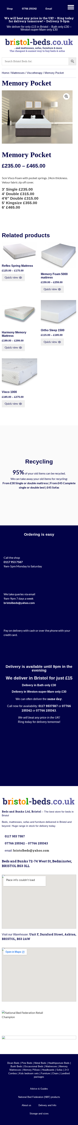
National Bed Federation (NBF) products (39, 1097)
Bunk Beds (16, 1066)
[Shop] (10, 4)
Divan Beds (13, 1063)
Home (5, 72)
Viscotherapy (34, 72)
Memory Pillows (31, 1069)
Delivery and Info (47, 1105)
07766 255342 (29, 8)
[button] (71, 7)
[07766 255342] (29, 4)
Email (49, 8)
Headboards (48, 1069)
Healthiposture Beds (58, 1063)
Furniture (45, 1073)
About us (26, 1105)
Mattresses (18, 72)
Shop (10, 8)
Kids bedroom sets (29, 1073)
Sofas (59, 1069)
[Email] (49, 4)
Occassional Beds (33, 1066)
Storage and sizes (39, 1113)
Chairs (55, 1073)
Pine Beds (26, 1063)
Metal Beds (40, 1063)
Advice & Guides (39, 1088)
